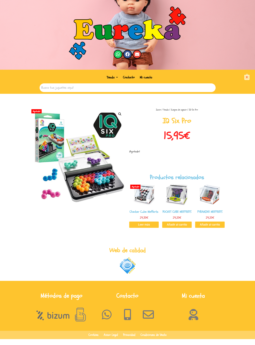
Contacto (129, 77)
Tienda (110, 77)
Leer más (144, 224)
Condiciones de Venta (154, 335)
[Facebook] (127, 54)
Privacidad (129, 335)
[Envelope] (137, 54)
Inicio (158, 109)
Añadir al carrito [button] (177, 224)
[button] (112, 77)
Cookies (93, 335)
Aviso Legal (111, 335)
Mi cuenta (146, 77)
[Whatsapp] (118, 54)
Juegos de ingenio (179, 109)
